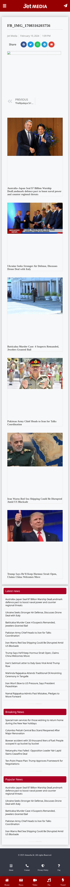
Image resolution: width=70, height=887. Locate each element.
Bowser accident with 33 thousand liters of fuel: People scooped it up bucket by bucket (34, 742)
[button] (24, 45)
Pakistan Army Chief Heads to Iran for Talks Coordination (28, 634)
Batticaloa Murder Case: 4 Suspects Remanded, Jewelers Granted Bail (30, 624)
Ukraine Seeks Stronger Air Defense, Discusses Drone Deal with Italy (33, 614)
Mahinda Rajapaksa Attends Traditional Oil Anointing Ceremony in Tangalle (33, 674)
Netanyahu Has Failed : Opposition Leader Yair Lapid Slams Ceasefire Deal (33, 752)
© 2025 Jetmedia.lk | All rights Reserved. (35, 855)
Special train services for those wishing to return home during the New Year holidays (34, 721)
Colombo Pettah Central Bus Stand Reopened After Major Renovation (32, 732)
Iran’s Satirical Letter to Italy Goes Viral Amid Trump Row (32, 664)
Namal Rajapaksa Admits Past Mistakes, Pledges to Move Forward (32, 695)
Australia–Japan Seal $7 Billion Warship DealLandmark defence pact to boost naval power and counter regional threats (34, 191)
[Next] (38, 703)
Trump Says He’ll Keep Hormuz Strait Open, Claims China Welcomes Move (32, 575)
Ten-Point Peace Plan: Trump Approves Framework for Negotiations (34, 762)
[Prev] (31, 703)
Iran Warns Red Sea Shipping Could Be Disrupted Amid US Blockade (34, 644)
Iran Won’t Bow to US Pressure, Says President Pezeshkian (30, 685)
